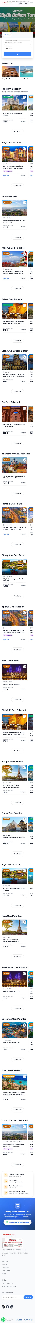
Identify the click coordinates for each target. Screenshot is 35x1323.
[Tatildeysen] (7, 3)
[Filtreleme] (17, 54)
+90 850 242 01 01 (7, 1283)
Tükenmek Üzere (9, 1076)
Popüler (6, 148)
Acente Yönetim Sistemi (8, 1320)
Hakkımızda (5, 1268)
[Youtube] (11, 1306)
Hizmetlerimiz (6, 1271)
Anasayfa (5, 1265)
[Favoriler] (24, 97)
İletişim (4, 1274)
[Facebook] (7, 1306)
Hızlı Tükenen (8, 97)
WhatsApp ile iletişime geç (19, 1222)
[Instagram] (3, 1306)
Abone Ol (28, 1297)
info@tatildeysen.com (9, 1286)
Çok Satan (7, 202)
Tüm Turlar (17, 132)
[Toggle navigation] (31, 3)
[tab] (7, 35)
